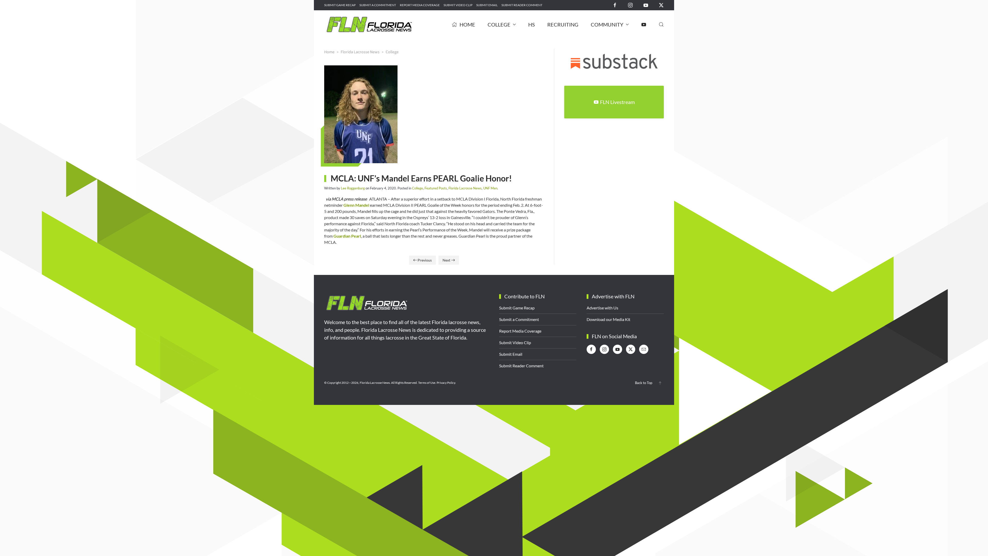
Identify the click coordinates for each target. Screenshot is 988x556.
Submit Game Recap (340, 5)
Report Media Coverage (420, 5)
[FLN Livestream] (643, 24)
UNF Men (490, 188)
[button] (661, 24)
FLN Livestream (617, 102)
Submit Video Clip (458, 5)
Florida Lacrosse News (465, 188)
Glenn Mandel (356, 205)
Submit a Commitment (377, 5)
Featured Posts (436, 188)
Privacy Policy (446, 383)
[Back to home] (369, 24)
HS (531, 24)
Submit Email (487, 5)
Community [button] (607, 24)
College (417, 188)
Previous (425, 260)
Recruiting (562, 24)
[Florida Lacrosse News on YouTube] (645, 5)
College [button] (499, 24)
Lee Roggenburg (353, 188)
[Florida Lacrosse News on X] (661, 5)
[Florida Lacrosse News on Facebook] (614, 5)
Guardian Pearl (347, 235)
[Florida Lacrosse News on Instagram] (630, 5)
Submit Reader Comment (521, 5)
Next (446, 260)
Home (467, 24)
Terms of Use (426, 383)
